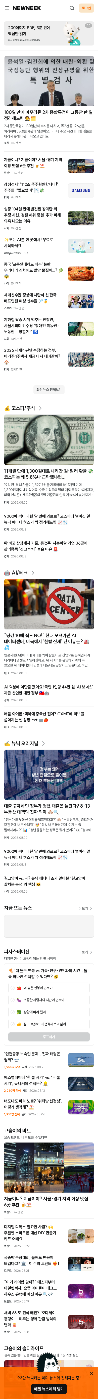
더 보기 (83, 908)
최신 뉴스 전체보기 (49, 389)
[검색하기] (72, 8)
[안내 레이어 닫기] (91, 1373)
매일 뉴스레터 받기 (49, 1388)
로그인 (86, 8)
